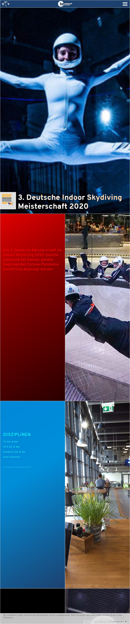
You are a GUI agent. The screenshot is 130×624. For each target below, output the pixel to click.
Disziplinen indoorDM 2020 (17, 467)
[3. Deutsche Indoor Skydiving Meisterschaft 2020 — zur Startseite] (6, 4)
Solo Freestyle (11, 457)
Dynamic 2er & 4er (14, 452)
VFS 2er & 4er (11, 447)
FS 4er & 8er (10, 442)
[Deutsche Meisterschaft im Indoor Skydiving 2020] (8, 208)
